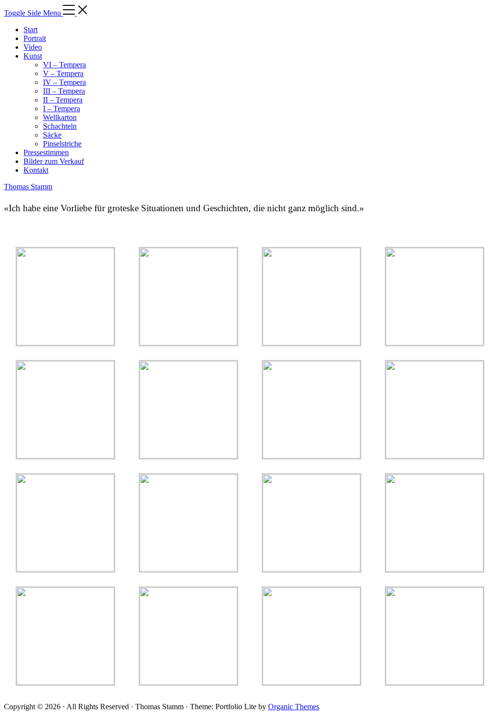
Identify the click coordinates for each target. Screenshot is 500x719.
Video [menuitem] (32, 47)
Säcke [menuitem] (52, 135)
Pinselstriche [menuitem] (62, 144)
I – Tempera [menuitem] (61, 108)
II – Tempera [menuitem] (63, 100)
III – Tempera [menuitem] (64, 91)
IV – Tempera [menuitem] (64, 82)
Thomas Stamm (28, 186)
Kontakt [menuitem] (35, 170)
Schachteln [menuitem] (60, 126)
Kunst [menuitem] (32, 56)
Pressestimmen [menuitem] (46, 152)
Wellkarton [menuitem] (60, 117)
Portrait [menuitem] (34, 38)
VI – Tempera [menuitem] (64, 64)
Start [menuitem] (30, 29)
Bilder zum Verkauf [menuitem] (53, 161)
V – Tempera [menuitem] (63, 73)
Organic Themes (293, 706)
